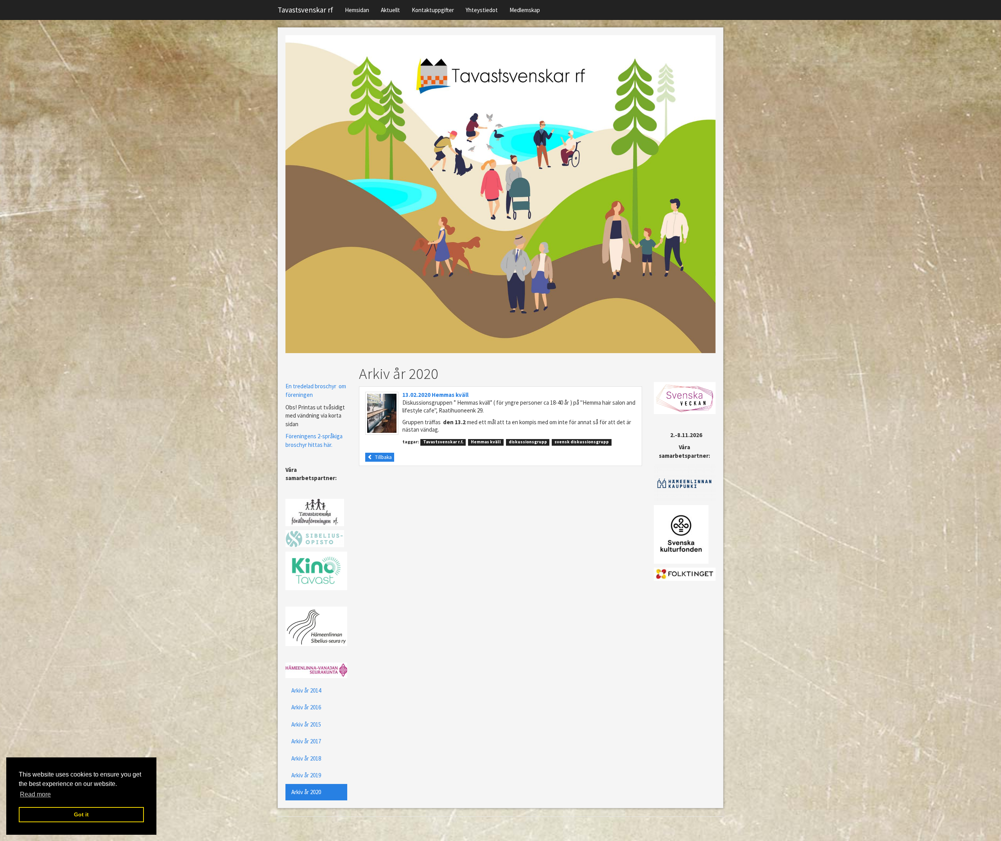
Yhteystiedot (482, 10)
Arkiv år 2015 (306, 724)
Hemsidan (357, 10)
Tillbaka (382, 457)
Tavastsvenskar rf (305, 9)
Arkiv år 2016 (306, 707)
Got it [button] (81, 814)
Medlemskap (524, 10)
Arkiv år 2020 (306, 792)
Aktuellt (390, 10)
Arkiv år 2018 (306, 758)
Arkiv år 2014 (306, 690)
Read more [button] (35, 794)
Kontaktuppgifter (433, 10)
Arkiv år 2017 (306, 741)
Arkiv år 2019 (306, 775)
